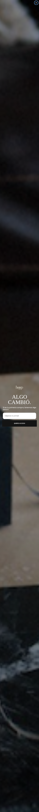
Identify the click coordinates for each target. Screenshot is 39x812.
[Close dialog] (36, 3)
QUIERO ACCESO (19, 423)
